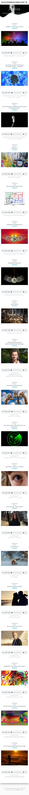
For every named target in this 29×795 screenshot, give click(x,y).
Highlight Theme (19, 790)
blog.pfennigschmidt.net (13, 2)
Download (14, 28)
